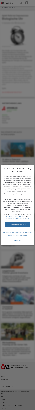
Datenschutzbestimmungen (14, 216)
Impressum (17, 240)
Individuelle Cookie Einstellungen (18, 235)
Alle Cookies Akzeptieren (17, 225)
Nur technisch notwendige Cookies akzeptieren (17, 232)
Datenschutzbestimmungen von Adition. (17, 218)
